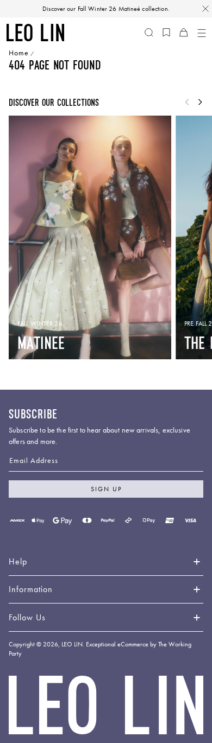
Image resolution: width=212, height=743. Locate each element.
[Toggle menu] (201, 32)
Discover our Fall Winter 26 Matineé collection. (106, 8)
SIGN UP (106, 489)
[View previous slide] (187, 102)
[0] (166, 32)
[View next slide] (200, 102)
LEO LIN (72, 644)
